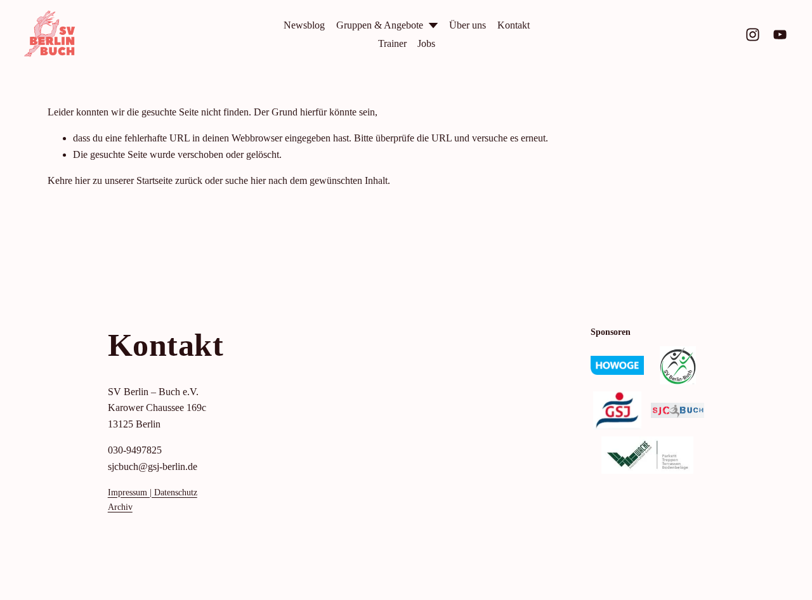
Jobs (426, 43)
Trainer (392, 43)
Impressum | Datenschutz (152, 492)
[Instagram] (753, 34)
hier (82, 180)
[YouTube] (780, 34)
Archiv (120, 507)
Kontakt (513, 25)
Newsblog (304, 25)
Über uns (467, 25)
